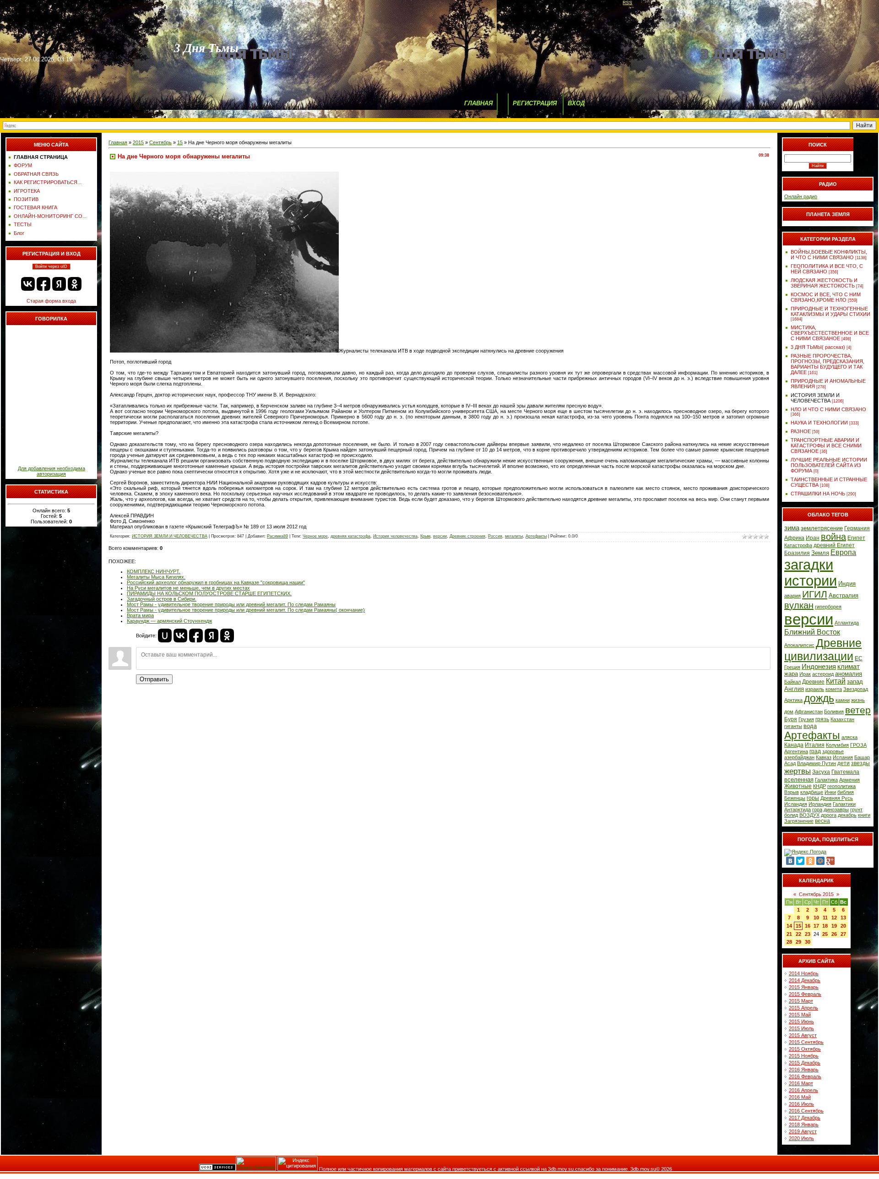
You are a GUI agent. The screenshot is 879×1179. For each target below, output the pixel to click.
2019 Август (803, 1131)
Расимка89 (277, 536)
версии (440, 536)
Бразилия (797, 553)
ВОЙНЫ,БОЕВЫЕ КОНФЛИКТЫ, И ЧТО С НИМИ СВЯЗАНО (829, 254)
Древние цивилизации (823, 649)
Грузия (806, 719)
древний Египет (834, 545)
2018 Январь (804, 1124)
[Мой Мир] (820, 861)
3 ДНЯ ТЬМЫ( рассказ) (818, 347)
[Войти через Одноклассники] (74, 284)
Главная (118, 142)
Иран (812, 538)
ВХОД (576, 103)
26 (834, 934)
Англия (794, 688)
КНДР (819, 786)
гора (817, 809)
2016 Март (801, 1083)
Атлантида (847, 622)
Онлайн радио (800, 196)
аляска (849, 737)
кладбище (811, 792)
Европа (843, 552)
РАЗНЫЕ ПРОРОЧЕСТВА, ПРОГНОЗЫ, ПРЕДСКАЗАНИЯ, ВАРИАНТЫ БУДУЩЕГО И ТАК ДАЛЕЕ (827, 364)
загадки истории (810, 572)
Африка (794, 538)
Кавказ (823, 757)
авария (792, 595)
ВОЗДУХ (809, 815)
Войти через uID (51, 266)
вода (810, 726)
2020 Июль (801, 1138)
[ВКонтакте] (790, 861)
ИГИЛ (814, 594)
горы (813, 798)
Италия (815, 745)
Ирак (805, 674)
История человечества (395, 536)
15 (180, 142)
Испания (843, 757)
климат (848, 666)
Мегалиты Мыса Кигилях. (156, 577)
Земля (820, 552)
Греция (792, 667)
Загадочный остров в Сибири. (161, 599)
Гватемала (845, 772)
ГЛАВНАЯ (478, 103)
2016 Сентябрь (806, 1111)
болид (791, 815)
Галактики (844, 804)
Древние (813, 682)
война (833, 537)
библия (845, 792)
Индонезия (819, 666)
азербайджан (799, 757)
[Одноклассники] (810, 861)
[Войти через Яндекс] (59, 284)
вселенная (799, 779)
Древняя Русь (836, 798)
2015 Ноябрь (804, 1056)
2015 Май (800, 1014)
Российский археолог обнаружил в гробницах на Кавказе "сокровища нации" (216, 582)
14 (789, 926)
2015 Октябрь (805, 1049)
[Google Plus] (830, 861)
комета (833, 689)
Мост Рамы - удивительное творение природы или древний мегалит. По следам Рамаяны (231, 604)
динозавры (836, 809)
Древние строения (467, 536)
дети (843, 763)
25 (825, 934)
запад (855, 681)
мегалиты (514, 536)
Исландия (795, 804)
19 (834, 926)
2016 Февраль (805, 1076)
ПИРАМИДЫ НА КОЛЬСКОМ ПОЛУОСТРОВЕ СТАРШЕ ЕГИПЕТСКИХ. (209, 593)
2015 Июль (801, 1028)
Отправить (154, 679)
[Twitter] (800, 861)
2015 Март (801, 1001)
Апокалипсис (799, 645)
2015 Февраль (805, 994)
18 (825, 926)
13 (843, 917)
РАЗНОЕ (801, 431)
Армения (849, 779)
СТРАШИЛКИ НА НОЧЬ (818, 493)
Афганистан (809, 711)
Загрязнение (799, 821)
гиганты (793, 726)
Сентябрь (160, 142)
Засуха (821, 772)
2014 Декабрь (804, 980)
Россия (495, 536)
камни (843, 700)
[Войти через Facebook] (43, 284)
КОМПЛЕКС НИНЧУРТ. (153, 571)
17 (816, 926)
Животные (798, 786)
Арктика (793, 700)
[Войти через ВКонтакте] (28, 284)
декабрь (847, 815)
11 (825, 917)
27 (843, 934)
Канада (793, 745)
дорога (828, 815)
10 (816, 917)
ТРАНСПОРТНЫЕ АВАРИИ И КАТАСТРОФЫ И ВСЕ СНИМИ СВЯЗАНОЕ (826, 445)
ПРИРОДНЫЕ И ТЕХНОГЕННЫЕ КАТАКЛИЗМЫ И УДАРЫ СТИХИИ (830, 311)
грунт (856, 809)
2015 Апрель (803, 1008)
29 (798, 942)
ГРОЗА (858, 745)
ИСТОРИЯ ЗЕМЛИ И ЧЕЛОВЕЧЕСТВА (169, 536)
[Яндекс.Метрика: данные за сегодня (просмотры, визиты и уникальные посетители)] (256, 1164)
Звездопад (855, 689)
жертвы (797, 771)
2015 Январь (804, 987)
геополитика (841, 786)
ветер (858, 710)
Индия (847, 583)
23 (807, 934)
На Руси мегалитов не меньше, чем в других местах (188, 588)
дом (788, 711)
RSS (627, 2)
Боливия (834, 711)
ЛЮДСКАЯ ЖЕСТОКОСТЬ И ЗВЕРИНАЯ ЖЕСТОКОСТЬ (824, 282)
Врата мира (140, 615)
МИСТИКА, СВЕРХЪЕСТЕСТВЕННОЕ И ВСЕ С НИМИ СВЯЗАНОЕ (830, 333)
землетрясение (822, 528)
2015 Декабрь (804, 1062)
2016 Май (800, 1097)
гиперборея (828, 606)
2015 (138, 142)
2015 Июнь (801, 1021)
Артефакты (536, 536)
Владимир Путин (816, 763)
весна (822, 821)
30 (807, 942)
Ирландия (819, 804)
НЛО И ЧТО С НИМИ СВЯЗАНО (828, 409)
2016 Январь (804, 1069)
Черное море (315, 536)
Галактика (826, 779)
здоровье (833, 751)
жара (791, 673)
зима (791, 528)
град (815, 751)
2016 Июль (801, 1104)
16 (807, 926)
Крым (425, 536)
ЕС (859, 658)
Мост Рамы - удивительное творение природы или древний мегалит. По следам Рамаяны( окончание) (246, 610)
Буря (790, 719)
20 (843, 926)
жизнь (858, 700)
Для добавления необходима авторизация (51, 471)
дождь (819, 698)
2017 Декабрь (804, 1117)
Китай (836, 681)
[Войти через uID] (165, 635)
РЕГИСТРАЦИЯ (535, 103)
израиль (814, 689)
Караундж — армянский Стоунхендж (169, 621)
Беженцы (794, 798)
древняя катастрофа (350, 536)
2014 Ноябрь (804, 973)
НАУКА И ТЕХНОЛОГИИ (819, 422)
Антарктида (797, 809)
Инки (830, 792)
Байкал (792, 682)
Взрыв (791, 792)
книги (864, 815)
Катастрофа (798, 545)
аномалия (848, 673)
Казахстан (842, 719)
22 (798, 934)
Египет (856, 538)
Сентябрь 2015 (816, 894)
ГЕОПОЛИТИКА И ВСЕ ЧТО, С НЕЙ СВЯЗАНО (827, 268)
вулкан (799, 605)
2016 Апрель (803, 1090)
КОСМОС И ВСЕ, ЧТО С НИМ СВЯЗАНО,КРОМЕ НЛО (826, 297)
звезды (860, 763)
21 (789, 934)
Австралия (843, 595)
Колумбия (837, 745)
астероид (823, 674)
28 (789, 942)
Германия (857, 528)
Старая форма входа (51, 301)
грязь (822, 719)
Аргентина (796, 751)
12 (834, 917)
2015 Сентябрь (806, 1042)
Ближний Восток (812, 632)
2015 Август (803, 1035)
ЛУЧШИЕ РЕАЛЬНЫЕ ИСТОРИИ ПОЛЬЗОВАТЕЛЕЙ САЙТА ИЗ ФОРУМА (829, 465)
